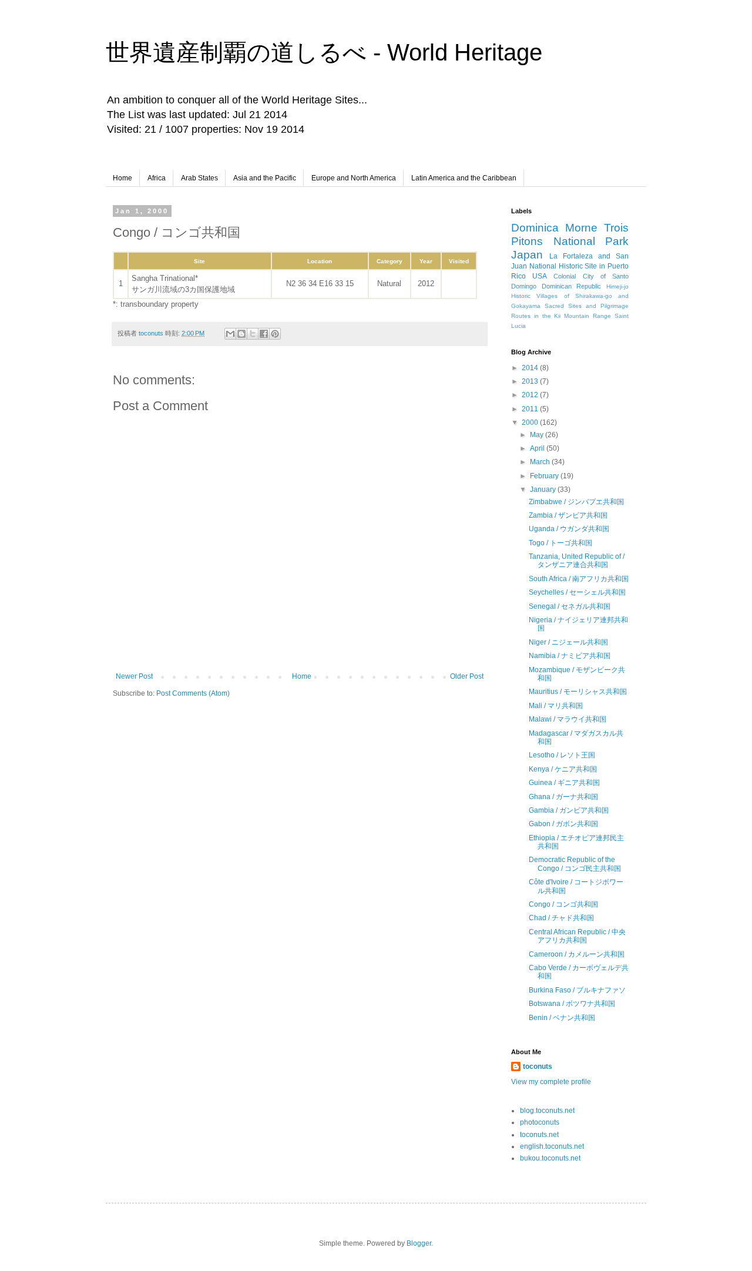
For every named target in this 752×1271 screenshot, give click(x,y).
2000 (531, 422)
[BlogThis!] (241, 334)
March (541, 462)
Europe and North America (353, 178)
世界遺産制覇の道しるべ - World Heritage (324, 52)
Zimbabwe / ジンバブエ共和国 (576, 502)
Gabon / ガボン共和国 (563, 824)
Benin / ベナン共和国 (562, 1018)
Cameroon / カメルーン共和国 (577, 954)
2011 (531, 409)
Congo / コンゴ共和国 (563, 904)
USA (539, 276)
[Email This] (230, 334)
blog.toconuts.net (547, 1110)
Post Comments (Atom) (193, 693)
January (544, 489)
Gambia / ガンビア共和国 (569, 810)
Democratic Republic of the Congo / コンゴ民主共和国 (575, 864)
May (537, 435)
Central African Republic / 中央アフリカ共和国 (577, 936)
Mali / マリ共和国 (556, 706)
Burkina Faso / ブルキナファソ (577, 990)
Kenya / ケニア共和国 (563, 769)
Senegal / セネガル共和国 (569, 606)
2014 (531, 368)
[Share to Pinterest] (275, 334)
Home (122, 178)
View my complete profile (551, 1082)
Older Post (467, 676)
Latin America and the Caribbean (463, 178)
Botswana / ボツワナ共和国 (572, 1004)
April (538, 448)
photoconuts (539, 1122)
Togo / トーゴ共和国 (560, 543)
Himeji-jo (617, 286)
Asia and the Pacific (264, 178)
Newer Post (134, 676)
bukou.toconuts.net (550, 1158)
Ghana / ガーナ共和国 (563, 797)
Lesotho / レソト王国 (562, 755)
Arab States (199, 178)
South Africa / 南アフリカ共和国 (579, 579)
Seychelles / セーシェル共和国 (577, 592)
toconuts (537, 1066)
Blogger (419, 1243)
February (545, 476)
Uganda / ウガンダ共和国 (569, 529)
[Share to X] (252, 334)
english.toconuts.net (552, 1146)
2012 (531, 395)
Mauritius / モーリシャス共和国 (578, 692)
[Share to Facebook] (264, 334)
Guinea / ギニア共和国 (564, 783)
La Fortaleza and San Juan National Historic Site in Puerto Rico (570, 266)
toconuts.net (539, 1135)
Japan (527, 255)
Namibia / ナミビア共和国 (569, 656)
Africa (156, 178)
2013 (531, 381)
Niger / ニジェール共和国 (568, 642)
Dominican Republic (572, 286)
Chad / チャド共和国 (561, 918)
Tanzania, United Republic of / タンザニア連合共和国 (577, 560)
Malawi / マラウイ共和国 (567, 719)
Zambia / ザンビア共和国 (568, 515)
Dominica (535, 228)
